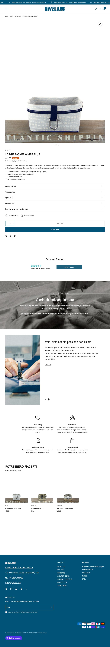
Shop (11, 16)
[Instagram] (12, 589)
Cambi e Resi (10, 203)
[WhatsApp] (15, 236)
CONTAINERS (18, 16)
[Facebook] (6, 236)
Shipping (14, 161)
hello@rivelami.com (13, 582)
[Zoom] (100, 24)
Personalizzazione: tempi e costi (16, 209)
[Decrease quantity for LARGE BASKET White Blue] (7, 223)
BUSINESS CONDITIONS (64, 579)
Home (6, 16)
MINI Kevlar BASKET (37, 508)
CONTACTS (60, 570)
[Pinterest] (11, 236)
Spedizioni (9, 197)
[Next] (58, 145)
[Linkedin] (28, 589)
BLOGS (84, 576)
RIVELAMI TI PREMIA (63, 576)
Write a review (69, 267)
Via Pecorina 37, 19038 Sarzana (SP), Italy (22, 572)
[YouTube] (17, 589)
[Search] (100, 9)
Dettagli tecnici (10, 186)
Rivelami (8, 506)
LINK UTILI (60, 562)
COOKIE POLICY (62, 582)
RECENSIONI (86, 573)
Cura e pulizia (10, 192)
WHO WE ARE (61, 566)
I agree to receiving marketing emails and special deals (22, 612)
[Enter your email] (51, 607)
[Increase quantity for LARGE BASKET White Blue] (13, 223)
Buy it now (55, 229)
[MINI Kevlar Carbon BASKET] (68, 489)
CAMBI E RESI (61, 573)
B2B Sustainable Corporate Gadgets (93, 566)
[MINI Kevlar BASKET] (42, 489)
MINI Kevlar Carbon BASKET (65, 508)
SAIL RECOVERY (87, 570)
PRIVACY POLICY (62, 585)
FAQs (84, 579)
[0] (103, 9)
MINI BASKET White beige (13, 508)
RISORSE (85, 562)
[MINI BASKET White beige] (16, 489)
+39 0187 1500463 (15, 577)
